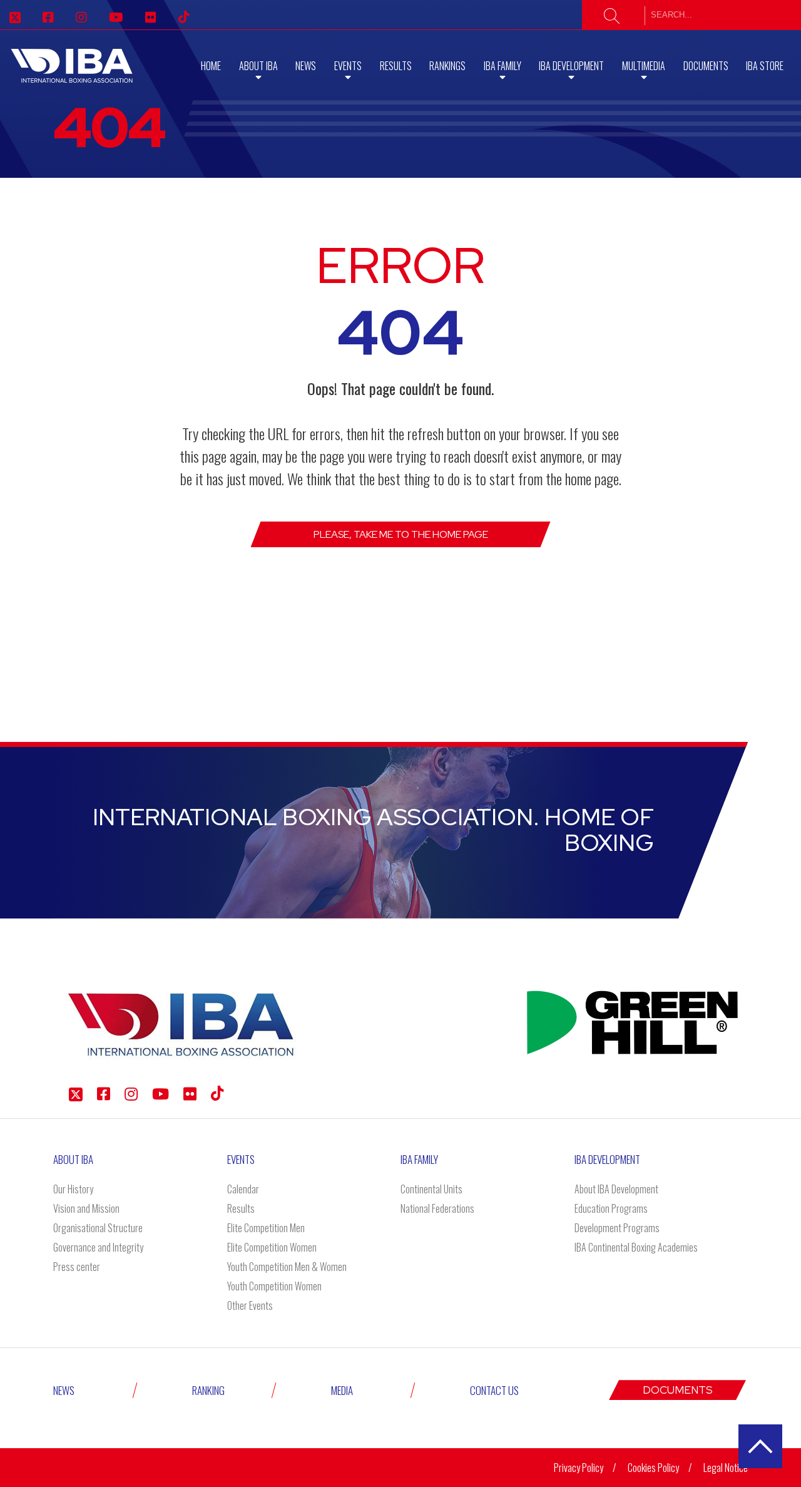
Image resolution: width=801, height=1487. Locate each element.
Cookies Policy (653, 1467)
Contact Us (494, 1390)
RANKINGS (447, 65)
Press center (76, 1266)
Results (396, 65)
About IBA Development (616, 1188)
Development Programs (617, 1227)
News (305, 65)
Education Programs (611, 1208)
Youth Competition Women (274, 1286)
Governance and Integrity (98, 1247)
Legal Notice (725, 1467)
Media (342, 1390)
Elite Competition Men (266, 1227)
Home (211, 65)
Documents (705, 65)
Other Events (250, 1305)
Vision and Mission (86, 1208)
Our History (73, 1188)
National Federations (437, 1208)
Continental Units (431, 1188)
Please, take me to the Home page (401, 534)
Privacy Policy (578, 1467)
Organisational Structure (98, 1227)
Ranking (208, 1390)
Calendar (243, 1188)
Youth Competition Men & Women (287, 1266)
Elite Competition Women (272, 1247)
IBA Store (764, 65)
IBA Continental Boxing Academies (636, 1247)
